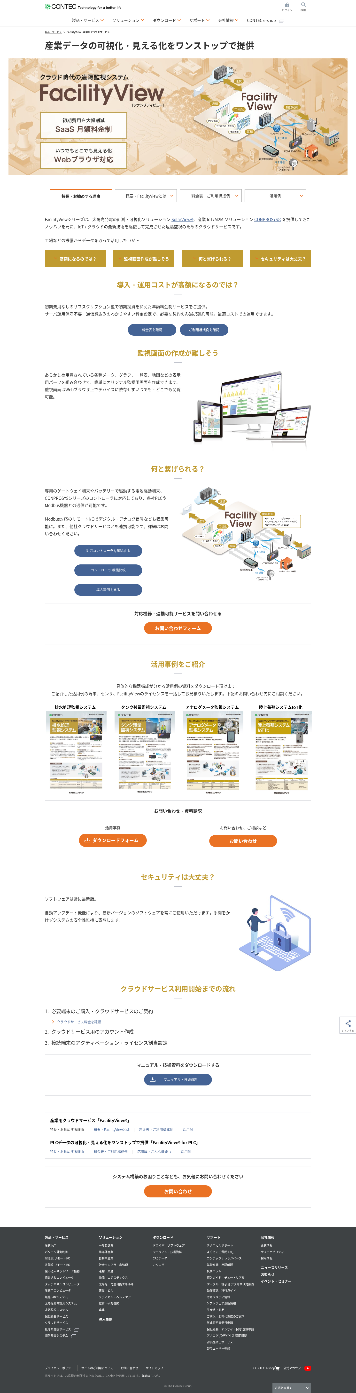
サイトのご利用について (97, 1368)
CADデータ (160, 1258)
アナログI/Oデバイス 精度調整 (227, 1335)
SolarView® (182, 219)
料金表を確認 (152, 329)
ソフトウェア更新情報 (221, 1303)
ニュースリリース (274, 1267)
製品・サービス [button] (88, 20)
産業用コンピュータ (58, 1290)
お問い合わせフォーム (178, 628)
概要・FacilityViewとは (146, 196)
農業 (102, 1310)
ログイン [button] (288, 7)
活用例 (275, 196)
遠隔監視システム (56, 1310)
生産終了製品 (215, 1310)
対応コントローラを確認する (108, 551)
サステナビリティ (272, 1252)
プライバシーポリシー (59, 1368)
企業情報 (266, 1245)
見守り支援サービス (58, 1329)
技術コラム (214, 1271)
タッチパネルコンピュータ (62, 1284)
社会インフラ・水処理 (113, 1265)
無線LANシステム (56, 1297)
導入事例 (105, 1319)
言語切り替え (283, 1388)
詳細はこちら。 (151, 1376)
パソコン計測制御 (56, 1252)
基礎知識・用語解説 (220, 1265)
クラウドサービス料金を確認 (79, 1021)
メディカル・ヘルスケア (115, 1297)
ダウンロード (163, 1237)
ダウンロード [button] (167, 20)
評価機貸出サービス (220, 1342)
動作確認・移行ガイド (221, 1290)
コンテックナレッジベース (224, 1258)
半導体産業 (106, 1252)
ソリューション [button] (128, 20)
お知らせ (267, 1274)
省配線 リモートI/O (57, 1265)
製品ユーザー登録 (218, 1348)
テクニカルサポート (220, 1245)
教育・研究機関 (109, 1303)
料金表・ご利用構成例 (210, 196)
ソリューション (111, 1237)
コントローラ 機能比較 (108, 570)
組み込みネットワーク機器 (62, 1271)
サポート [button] (199, 20)
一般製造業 (106, 1245)
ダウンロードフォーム (116, 840)
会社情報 (267, 1237)
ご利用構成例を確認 (204, 329)
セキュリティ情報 (218, 1297)
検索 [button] (306, 7)
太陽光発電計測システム (61, 1303)
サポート (213, 1237)
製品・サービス (57, 1237)
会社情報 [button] (228, 20)
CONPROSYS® (267, 219)
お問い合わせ (243, 841)
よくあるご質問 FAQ (220, 1252)
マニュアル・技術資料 (181, 1079)
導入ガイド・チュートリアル (226, 1277)
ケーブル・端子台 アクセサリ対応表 (230, 1284)
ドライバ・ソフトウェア (169, 1245)
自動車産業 (106, 1258)
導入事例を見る (108, 590)
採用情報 (266, 1258)
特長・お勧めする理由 (67, 1151)
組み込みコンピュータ (59, 1277)
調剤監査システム (57, 1335)
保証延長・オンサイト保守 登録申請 (230, 1329)
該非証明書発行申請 (220, 1323)
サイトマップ (154, 1368)
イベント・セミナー (276, 1281)
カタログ (158, 1265)
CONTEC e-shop (262, 20)
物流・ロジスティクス (113, 1277)
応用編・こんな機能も (154, 1151)
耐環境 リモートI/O (57, 1258)
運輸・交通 (106, 1271)
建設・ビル (106, 1290)
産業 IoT (50, 1245)
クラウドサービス (56, 1323)
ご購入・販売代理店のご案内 (226, 1316)
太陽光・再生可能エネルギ (116, 1284)
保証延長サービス (56, 1316)
